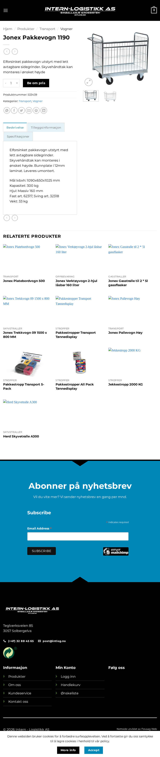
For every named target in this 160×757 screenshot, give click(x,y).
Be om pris (36, 83)
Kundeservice (19, 693)
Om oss (14, 685)
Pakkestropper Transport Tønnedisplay (76, 335)
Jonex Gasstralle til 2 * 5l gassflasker (128, 283)
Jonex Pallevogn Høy (125, 333)
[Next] (150, 57)
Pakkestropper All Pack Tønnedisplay (75, 386)
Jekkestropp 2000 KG (125, 384)
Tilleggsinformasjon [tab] (46, 127)
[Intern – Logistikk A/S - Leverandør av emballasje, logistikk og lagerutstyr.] (80, 10)
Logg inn (68, 677)
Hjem (7, 29)
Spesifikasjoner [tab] (18, 136)
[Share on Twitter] (21, 110)
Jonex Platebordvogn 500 (24, 281)
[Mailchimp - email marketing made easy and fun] (115, 554)
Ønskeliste (70, 693)
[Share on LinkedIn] (43, 110)
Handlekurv (70, 685)
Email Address (39, 529)
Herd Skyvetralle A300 (21, 436)
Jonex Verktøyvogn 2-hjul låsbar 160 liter (76, 283)
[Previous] (90, 57)
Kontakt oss (18, 702)
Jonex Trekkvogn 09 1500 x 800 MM (25, 335)
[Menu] (5, 10)
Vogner (66, 29)
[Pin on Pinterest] (36, 110)
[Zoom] (88, 82)
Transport (47, 29)
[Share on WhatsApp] (7, 110)
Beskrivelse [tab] (15, 127)
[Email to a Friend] (29, 110)
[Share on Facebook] (14, 110)
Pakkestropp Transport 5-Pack (23, 386)
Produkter (25, 29)
